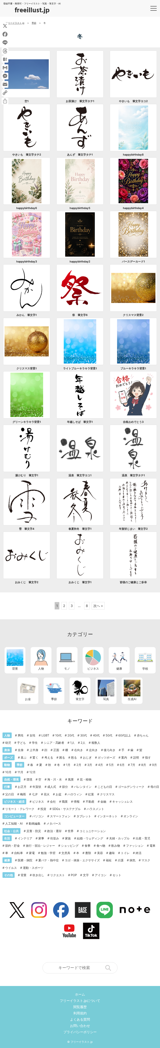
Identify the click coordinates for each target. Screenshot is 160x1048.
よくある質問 (80, 1019)
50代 (109, 735)
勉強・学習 (48, 853)
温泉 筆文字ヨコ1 (80, 475)
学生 (35, 742)
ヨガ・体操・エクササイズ (82, 860)
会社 (53, 801)
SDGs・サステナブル (66, 809)
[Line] (5, 42)
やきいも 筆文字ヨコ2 (133, 101)
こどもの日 (105, 786)
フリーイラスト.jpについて (80, 1001)
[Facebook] (5, 34)
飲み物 (115, 845)
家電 (32, 853)
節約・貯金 (12, 845)
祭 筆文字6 (80, 315)
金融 (103, 801)
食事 (87, 845)
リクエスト (57, 875)
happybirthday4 (133, 208)
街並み (54, 838)
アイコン (100, 875)
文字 (86, 875)
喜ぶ (23, 757)
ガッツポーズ (106, 757)
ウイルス (11, 867)
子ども (21, 742)
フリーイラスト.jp (82, 1041)
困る (62, 757)
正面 (56, 750)
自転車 (18, 853)
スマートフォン (60, 816)
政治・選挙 (54, 831)
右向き (78, 750)
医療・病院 (25, 860)
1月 (68, 765)
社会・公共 (11, 831)
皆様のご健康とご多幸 (133, 582)
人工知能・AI (14, 823)
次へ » (98, 606)
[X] (5, 26)
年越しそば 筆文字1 (80, 421)
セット (116, 875)
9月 (154, 765)
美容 (100, 853)
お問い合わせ (80, 1026)
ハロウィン (75, 794)
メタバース (53, 823)
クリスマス (107, 794)
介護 (121, 860)
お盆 (58, 794)
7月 (133, 765)
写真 (106, 699)
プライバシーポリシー (80, 1032)
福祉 (109, 860)
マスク (145, 860)
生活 (7, 838)
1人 (72, 742)
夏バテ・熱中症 (48, 860)
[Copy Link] (5, 93)
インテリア (25, 838)
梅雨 (23, 794)
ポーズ (8, 757)
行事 (7, 786)
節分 (65, 786)
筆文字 (80, 699)
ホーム (80, 994)
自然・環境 (11, 779)
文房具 (65, 853)
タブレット (83, 816)
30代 (83, 735)
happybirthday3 (26, 261)
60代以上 (124, 735)
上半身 (34, 750)
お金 (28, 699)
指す (148, 757)
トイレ (125, 853)
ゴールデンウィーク (131, 786)
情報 (77, 801)
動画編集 (34, 823)
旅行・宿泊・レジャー (40, 845)
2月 (78, 765)
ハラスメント (95, 809)
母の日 (154, 786)
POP (74, 875)
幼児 (8, 742)
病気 (132, 860)
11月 (20, 772)
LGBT (45, 735)
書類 (88, 853)
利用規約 (80, 1013)
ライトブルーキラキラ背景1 (80, 368)
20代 (71, 735)
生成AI (132, 699)
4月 (100, 765)
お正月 (22, 786)
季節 (54, 699)
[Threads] (5, 51)
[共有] (5, 101)
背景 (15, 668)
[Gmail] (5, 67)
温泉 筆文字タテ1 (133, 475)
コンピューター (14, 816)
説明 (136, 757)
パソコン (38, 816)
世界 (71, 831)
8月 (143, 765)
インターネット (107, 816)
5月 (111, 765)
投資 (43, 809)
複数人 (95, 742)
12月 (32, 772)
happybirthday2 (80, 261)
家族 (68, 838)
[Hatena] (5, 59)
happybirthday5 (80, 208)
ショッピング (70, 845)
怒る (74, 757)
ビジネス (93, 668)
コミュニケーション (93, 831)
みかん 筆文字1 (26, 315)
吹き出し (38, 875)
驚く (35, 757)
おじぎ (87, 757)
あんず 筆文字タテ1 (80, 154)
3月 (89, 765)
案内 (124, 757)
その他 (8, 875)
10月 (8, 772)
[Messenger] (5, 76)
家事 (41, 838)
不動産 (90, 801)
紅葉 (91, 794)
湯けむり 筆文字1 (26, 475)
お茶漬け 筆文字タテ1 (80, 101)
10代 (58, 735)
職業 (65, 801)
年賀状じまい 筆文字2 (133, 528)
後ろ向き (109, 750)
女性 (32, 735)
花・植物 (85, 779)
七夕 (35, 794)
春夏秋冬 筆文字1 (80, 528)
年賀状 (36, 786)
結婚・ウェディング (90, 838)
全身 (21, 750)
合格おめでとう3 (133, 421)
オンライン (131, 816)
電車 (152, 845)
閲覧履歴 (80, 1007)
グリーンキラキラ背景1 (26, 421)
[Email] (5, 84)
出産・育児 (143, 838)
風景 (71, 779)
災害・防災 (33, 831)
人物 (41, 668)
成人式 (51, 786)
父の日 (9, 794)
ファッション (135, 845)
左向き (93, 750)
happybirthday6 (26, 208)
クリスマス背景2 (133, 315)
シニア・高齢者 (54, 742)
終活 (138, 853)
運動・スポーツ (33, 867)
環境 (29, 779)
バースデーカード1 (133, 261)
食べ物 (100, 845)
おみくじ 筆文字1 (80, 582)
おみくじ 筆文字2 (26, 582)
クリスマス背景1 (26, 368)
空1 (27, 101)
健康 (119, 668)
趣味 (112, 853)
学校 (145, 668)
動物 (7, 765)
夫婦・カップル (119, 838)
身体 (7, 750)
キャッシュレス (122, 801)
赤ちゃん (143, 735)
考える (48, 757)
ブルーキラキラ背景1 (133, 368)
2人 (83, 742)
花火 (47, 794)
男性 (21, 735)
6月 (122, 765)
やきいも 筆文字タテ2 (26, 154)
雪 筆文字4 (26, 528)
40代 (96, 735)
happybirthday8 (133, 154)
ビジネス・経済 (14, 801)
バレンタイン (82, 786)
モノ (67, 668)
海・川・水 (54, 779)
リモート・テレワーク (19, 809)
